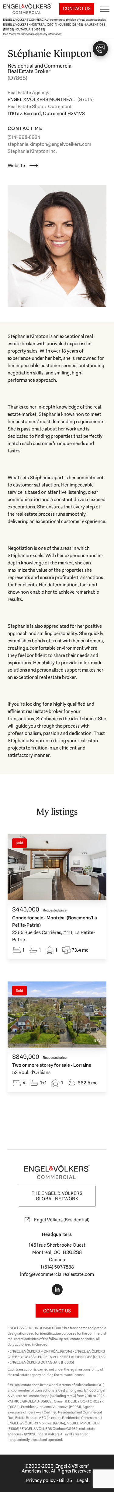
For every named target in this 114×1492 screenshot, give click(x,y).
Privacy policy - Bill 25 (49, 1480)
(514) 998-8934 (24, 137)
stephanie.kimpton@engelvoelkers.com (49, 144)
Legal (82, 1480)
